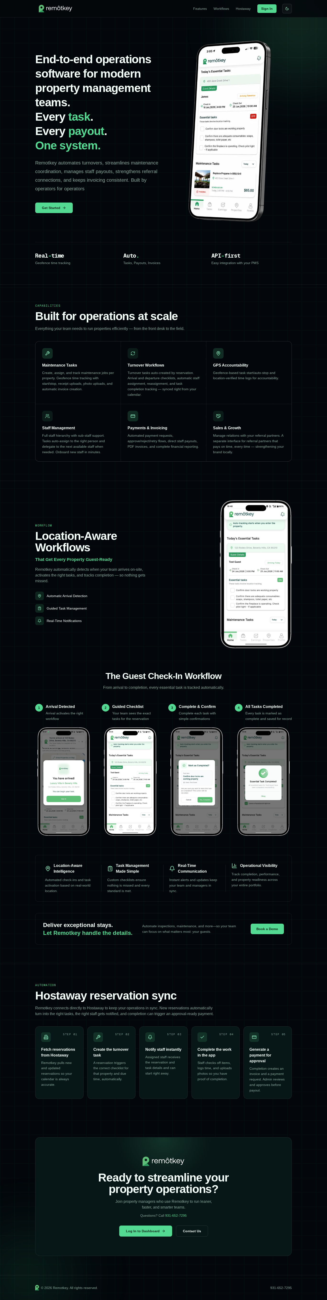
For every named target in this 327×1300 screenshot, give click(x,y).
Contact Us (192, 1231)
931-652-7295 (176, 1215)
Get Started (51, 208)
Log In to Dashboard (143, 1231)
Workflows (221, 9)
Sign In (267, 9)
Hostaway (243, 9)
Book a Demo (267, 929)
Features (200, 9)
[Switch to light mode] (287, 8)
